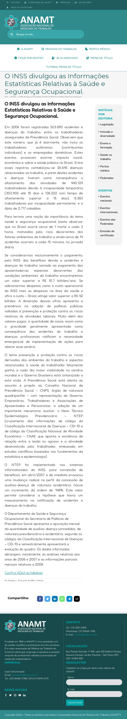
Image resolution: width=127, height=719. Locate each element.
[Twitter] (10, 695)
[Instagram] (15, 695)
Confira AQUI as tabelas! (24, 572)
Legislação (107, 124)
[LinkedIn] (24, 695)
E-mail (72, 689)
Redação (12, 580)
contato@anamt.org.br (86, 634)
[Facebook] (6, 695)
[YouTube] (20, 695)
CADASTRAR (75, 702)
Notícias (40, 580)
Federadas (106, 177)
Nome (71, 677)
